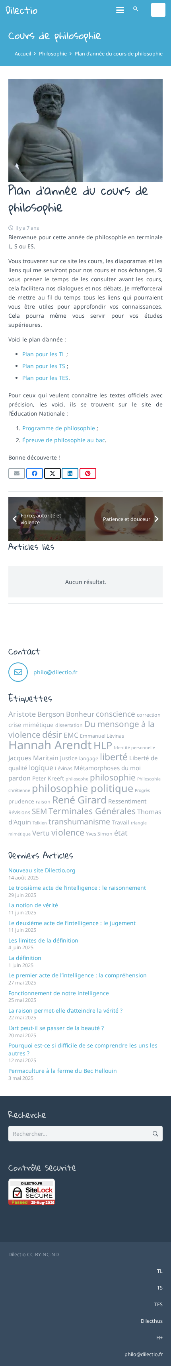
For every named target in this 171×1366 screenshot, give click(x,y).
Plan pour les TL (43, 354)
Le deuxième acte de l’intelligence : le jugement (72, 923)
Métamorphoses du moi (107, 768)
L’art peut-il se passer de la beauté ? (56, 1028)
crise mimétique (31, 725)
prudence (21, 801)
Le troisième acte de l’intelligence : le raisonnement (77, 887)
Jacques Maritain (33, 758)
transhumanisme (79, 821)
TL (160, 1271)
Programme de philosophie (58, 428)
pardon (19, 778)
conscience (115, 714)
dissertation (69, 725)
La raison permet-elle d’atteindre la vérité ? (65, 1010)
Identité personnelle (134, 747)
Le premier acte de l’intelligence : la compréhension (77, 975)
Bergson (50, 714)
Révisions (19, 812)
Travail (120, 822)
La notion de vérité (33, 905)
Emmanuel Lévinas (102, 736)
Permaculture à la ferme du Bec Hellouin (62, 1070)
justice (69, 758)
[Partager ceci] (34, 473)
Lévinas (63, 768)
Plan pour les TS (43, 366)
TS (160, 1287)
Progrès (142, 790)
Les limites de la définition (43, 940)
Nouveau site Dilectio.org (42, 870)
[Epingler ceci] (88, 473)
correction (149, 715)
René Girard (79, 799)
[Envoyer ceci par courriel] (16, 473)
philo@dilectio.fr (55, 672)
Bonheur (80, 714)
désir (52, 734)
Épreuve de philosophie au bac (63, 440)
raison (43, 801)
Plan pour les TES (45, 378)
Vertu (41, 833)
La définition (24, 958)
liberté (114, 756)
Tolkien (40, 823)
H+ (159, 1337)
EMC (71, 735)
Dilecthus (152, 1321)
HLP (102, 745)
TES (158, 1304)
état (121, 833)
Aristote (22, 714)
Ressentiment (127, 801)
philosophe (77, 779)
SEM (39, 811)
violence (67, 832)
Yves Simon (99, 833)
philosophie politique (82, 788)
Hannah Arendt (50, 745)
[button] (120, 10)
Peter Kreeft (48, 778)
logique (41, 767)
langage (88, 758)
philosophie (113, 777)
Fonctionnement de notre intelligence (58, 993)
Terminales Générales (92, 811)
